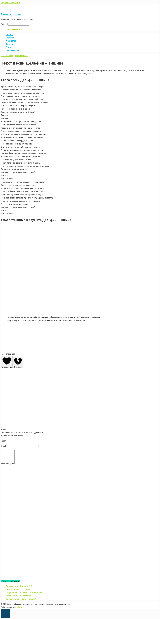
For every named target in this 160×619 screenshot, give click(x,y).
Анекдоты (11, 41)
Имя (3, 441)
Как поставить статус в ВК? (18, 589)
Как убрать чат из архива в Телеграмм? (24, 592)
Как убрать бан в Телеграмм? (19, 596)
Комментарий (7, 463)
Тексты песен (12, 50)
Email (4, 446)
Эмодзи (9, 44)
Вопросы (10, 47)
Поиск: (4, 24)
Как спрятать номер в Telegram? (21, 599)
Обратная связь (13, 29)
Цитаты (9, 34)
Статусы (10, 37)
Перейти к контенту (10, 2)
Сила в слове (11, 14)
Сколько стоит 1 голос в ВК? (19, 586)
